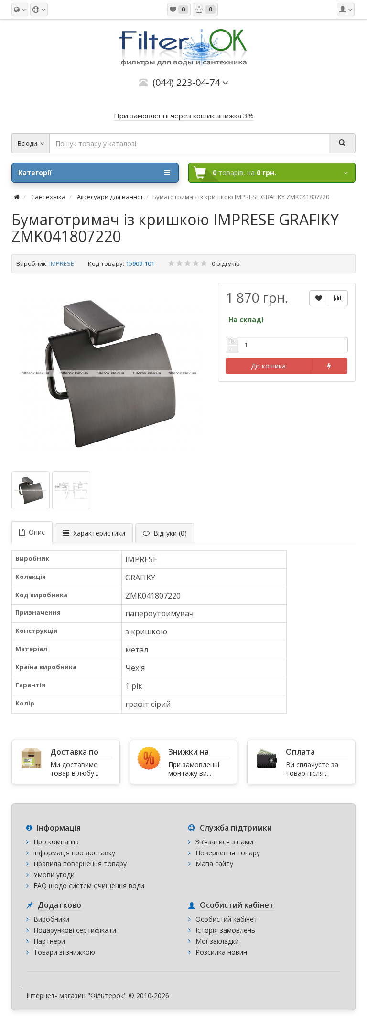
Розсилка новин (221, 952)
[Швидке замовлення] (329, 366)
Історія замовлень (225, 930)
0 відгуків (226, 263)
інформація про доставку (74, 852)
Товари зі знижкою (64, 952)
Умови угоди (54, 874)
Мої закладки (217, 941)
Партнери (49, 941)
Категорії (35, 172)
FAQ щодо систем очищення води (88, 885)
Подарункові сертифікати (74, 930)
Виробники (51, 919)
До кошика (268, 365)
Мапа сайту (214, 863)
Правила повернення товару (80, 863)
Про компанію (56, 841)
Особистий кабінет (226, 919)
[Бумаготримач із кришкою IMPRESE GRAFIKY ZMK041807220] (110, 373)
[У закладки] (318, 298)
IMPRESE (61, 263)
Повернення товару (227, 852)
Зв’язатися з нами (224, 841)
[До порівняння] (338, 298)
